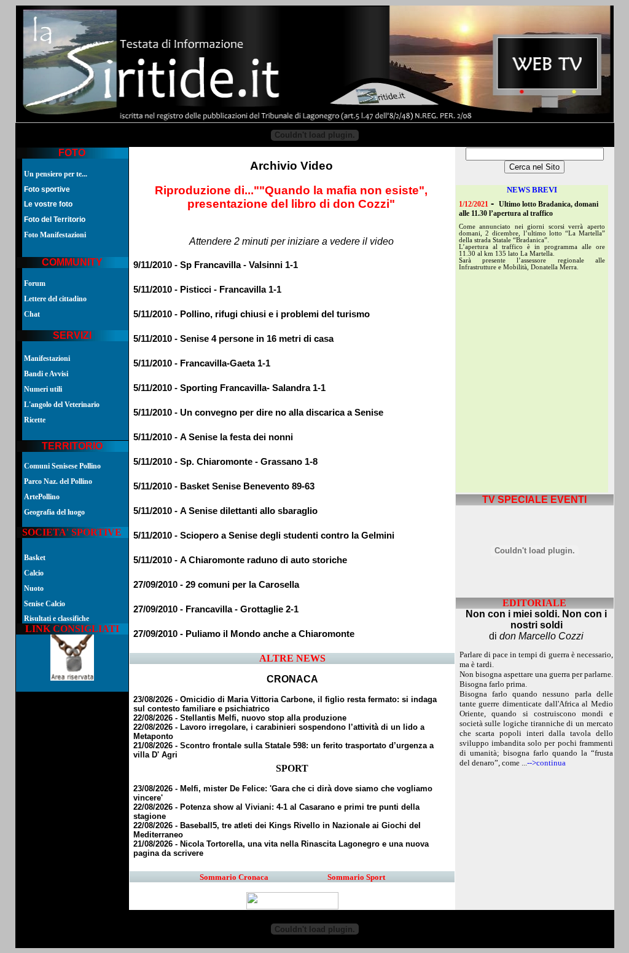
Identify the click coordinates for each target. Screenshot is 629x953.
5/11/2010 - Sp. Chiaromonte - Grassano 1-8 (225, 462)
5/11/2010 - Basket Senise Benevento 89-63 (223, 486)
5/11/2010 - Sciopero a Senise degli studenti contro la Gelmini (263, 535)
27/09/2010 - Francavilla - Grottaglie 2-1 (216, 609)
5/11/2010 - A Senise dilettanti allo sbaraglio (225, 511)
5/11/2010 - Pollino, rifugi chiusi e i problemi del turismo (251, 314)
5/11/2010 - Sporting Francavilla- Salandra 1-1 (229, 388)
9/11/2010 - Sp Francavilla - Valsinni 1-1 (215, 265)
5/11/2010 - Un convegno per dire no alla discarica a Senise (258, 412)
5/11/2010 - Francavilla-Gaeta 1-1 (201, 363)
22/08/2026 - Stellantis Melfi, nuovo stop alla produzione (239, 717)
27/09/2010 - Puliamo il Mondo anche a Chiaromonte (243, 634)
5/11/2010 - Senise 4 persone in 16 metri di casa (233, 339)
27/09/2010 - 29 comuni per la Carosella (216, 585)
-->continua (546, 762)
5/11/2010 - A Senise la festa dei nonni (213, 437)
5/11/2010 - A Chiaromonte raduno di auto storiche (240, 560)
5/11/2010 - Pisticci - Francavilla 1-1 (207, 290)
